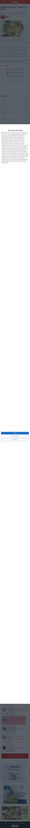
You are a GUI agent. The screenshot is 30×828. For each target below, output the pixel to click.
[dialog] (15, 414)
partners (10, 132)
